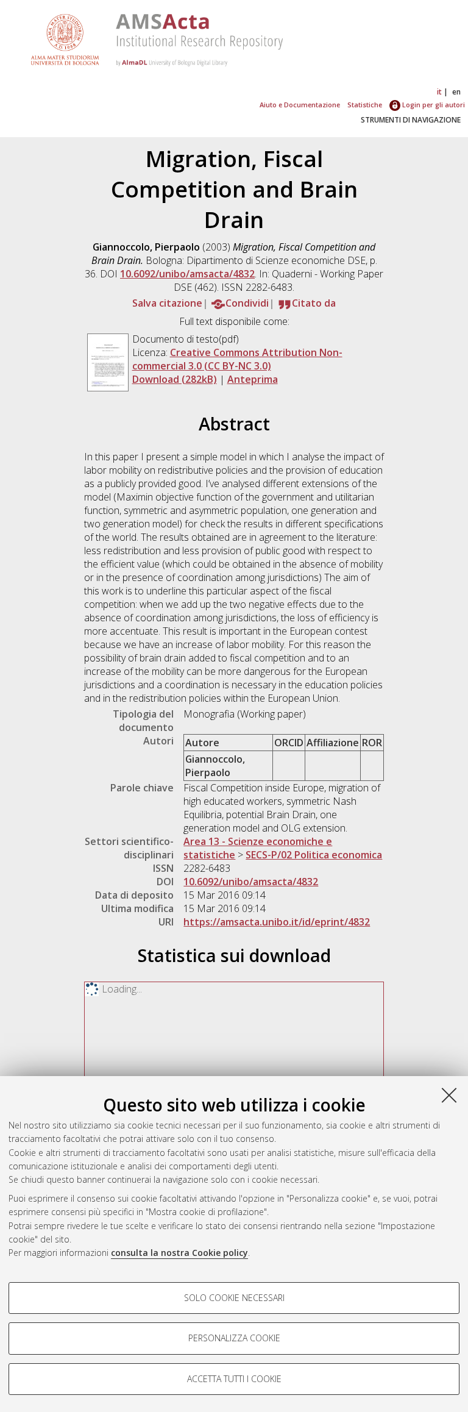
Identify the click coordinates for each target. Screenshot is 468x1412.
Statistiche (364, 104)
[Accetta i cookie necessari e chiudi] (449, 1095)
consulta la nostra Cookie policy (179, 1252)
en (456, 92)
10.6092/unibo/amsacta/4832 (187, 273)
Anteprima (252, 379)
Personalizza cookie (234, 1338)
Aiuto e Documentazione (300, 104)
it (439, 92)
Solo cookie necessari (234, 1297)
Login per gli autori (432, 104)
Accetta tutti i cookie (234, 1379)
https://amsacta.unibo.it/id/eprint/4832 (276, 922)
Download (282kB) (174, 379)
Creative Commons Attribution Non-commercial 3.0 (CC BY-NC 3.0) (237, 359)
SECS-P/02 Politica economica (314, 854)
